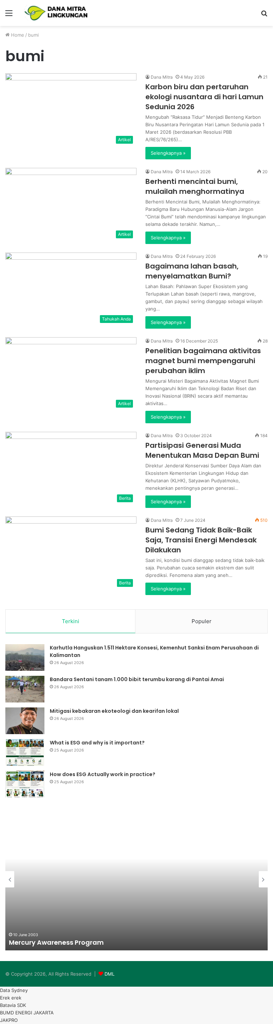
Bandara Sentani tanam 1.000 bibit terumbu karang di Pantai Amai (137, 679)
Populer (202, 621)
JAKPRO (9, 1020)
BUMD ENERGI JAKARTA (27, 1012)
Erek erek (10, 998)
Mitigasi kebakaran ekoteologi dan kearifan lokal (114, 711)
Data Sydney (14, 990)
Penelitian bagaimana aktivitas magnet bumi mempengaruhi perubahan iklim (203, 361)
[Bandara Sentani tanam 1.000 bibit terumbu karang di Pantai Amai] (24, 689)
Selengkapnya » (168, 153)
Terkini (70, 621)
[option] (136, 879)
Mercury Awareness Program (56, 942)
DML (109, 974)
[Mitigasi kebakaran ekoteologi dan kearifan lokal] (24, 720)
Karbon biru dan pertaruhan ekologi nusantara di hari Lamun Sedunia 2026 (204, 97)
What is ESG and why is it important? (97, 742)
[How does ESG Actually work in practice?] (24, 784)
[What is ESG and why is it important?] (24, 752)
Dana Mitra (162, 77)
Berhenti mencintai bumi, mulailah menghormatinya (194, 186)
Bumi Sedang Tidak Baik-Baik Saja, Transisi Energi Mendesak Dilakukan (201, 540)
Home (17, 35)
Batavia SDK (13, 1005)
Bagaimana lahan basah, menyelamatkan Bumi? (192, 271)
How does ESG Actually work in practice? (102, 774)
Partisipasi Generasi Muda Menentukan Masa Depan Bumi (202, 450)
